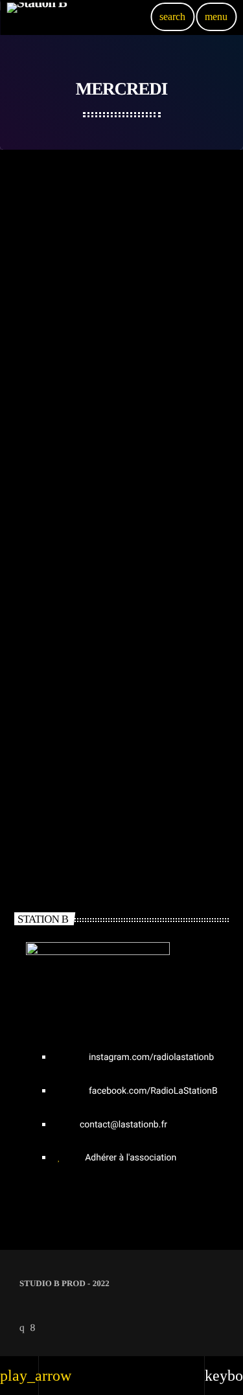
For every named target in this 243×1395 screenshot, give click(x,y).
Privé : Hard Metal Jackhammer (97, 753)
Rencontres (45, 574)
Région (36, 416)
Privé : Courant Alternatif (80, 596)
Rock (32, 731)
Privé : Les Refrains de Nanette (92, 279)
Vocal (34, 258)
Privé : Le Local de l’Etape (82, 437)
